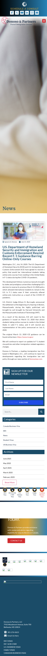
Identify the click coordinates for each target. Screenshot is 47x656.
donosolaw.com (36, 359)
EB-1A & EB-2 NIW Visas (12, 494)
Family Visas (9, 650)
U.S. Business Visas (19, 494)
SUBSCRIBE (23, 402)
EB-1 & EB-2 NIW (10, 644)
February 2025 (9, 477)
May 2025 (7, 463)
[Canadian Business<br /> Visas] (42, 490)
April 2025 (7, 468)
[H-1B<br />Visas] (27, 490)
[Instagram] (32, 13)
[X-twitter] (17, 13)
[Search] (41, 412)
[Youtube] (22, 13)
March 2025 (8, 472)
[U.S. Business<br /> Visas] (20, 490)
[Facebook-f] (12, 13)
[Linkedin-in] (27, 13)
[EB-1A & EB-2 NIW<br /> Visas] (12, 490)
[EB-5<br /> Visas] (5, 490)
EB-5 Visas (8, 641)
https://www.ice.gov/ (25, 337)
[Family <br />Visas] (34, 490)
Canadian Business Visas (42, 494)
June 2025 (7, 459)
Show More (10, 482)
